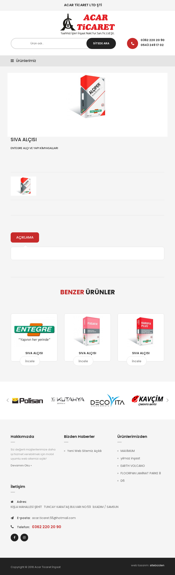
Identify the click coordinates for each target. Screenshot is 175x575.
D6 (123, 481)
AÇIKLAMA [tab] (25, 237)
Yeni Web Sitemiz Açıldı (84, 451)
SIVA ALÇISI (34, 353)
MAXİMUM (128, 451)
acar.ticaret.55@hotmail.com (54, 518)
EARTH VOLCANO (133, 466)
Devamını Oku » (21, 465)
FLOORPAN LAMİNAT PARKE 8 (141, 473)
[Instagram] (24, 537)
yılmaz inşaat (130, 458)
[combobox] (63, 43)
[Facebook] (14, 537)
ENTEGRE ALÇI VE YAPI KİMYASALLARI (34, 148)
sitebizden (157, 565)
